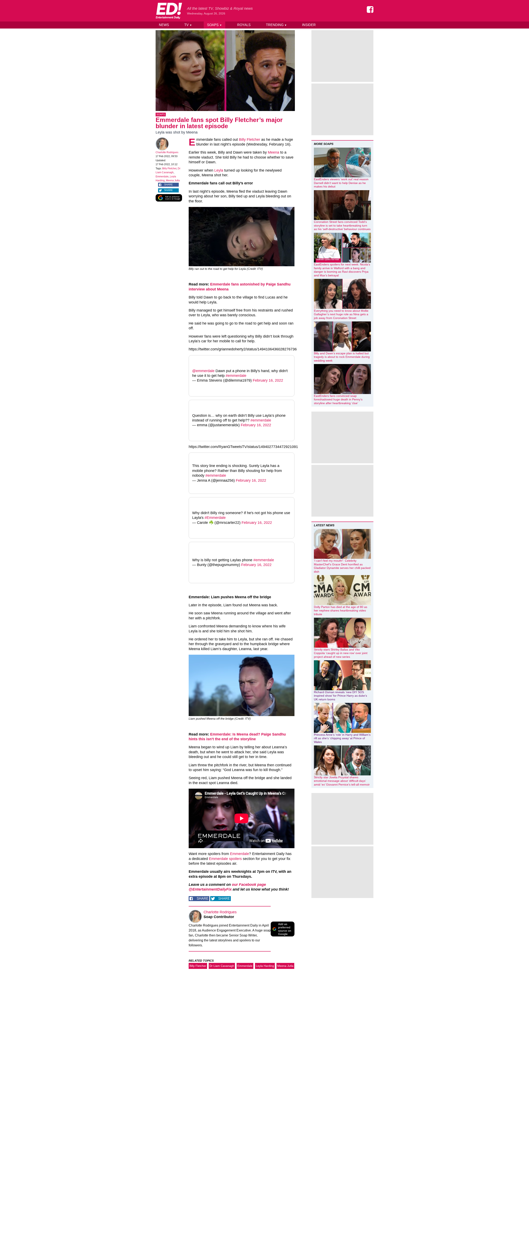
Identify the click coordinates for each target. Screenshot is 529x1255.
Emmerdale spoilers (225, 859)
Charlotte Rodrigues (167, 152)
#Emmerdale (215, 518)
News (164, 25)
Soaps (214, 25)
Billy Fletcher (169, 168)
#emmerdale (236, 376)
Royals (244, 25)
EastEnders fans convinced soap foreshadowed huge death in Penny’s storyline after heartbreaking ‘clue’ (338, 399)
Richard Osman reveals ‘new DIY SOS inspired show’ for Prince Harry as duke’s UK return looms (340, 695)
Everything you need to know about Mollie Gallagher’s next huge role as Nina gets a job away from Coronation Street (341, 314)
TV (188, 25)
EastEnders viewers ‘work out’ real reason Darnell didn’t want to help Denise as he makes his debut (341, 183)
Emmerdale (162, 176)
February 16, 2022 (268, 380)
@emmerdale (203, 371)
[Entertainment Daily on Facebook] (370, 9)
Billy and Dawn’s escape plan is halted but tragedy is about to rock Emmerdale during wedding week (342, 357)
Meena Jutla (173, 180)
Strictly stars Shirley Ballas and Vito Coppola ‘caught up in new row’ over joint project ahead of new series (340, 653)
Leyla (218, 170)
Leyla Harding (265, 965)
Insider (309, 25)
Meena (273, 152)
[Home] (169, 11)
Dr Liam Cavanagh (222, 965)
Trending (276, 25)
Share (168, 184)
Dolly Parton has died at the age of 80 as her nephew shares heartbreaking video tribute (340, 610)
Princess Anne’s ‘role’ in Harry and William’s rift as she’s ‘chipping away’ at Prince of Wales (342, 738)
